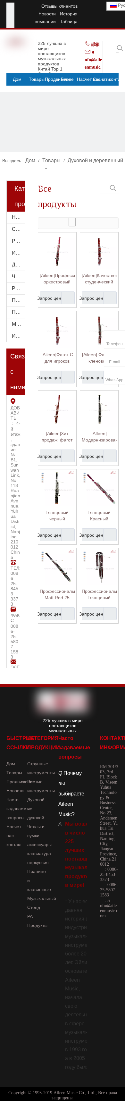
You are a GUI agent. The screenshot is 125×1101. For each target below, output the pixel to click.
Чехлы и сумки (18, 276)
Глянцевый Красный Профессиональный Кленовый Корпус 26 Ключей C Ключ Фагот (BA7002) (99, 516)
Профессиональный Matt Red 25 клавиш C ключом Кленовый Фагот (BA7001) (57, 595)
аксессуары (39, 844)
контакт (14, 844)
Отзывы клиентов (59, 6)
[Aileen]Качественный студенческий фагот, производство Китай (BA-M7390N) (99, 279)
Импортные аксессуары (18, 336)
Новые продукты (18, 217)
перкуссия (38, 862)
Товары (14, 772)
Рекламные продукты (18, 241)
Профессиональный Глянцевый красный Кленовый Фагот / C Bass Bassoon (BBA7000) (99, 595)
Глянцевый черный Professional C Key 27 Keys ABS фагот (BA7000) (57, 516)
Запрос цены (52, 298)
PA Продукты (18, 288)
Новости (47, 13)
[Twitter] (10, 23)
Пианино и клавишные (18, 312)
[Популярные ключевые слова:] (120, 48)
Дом (10, 763)
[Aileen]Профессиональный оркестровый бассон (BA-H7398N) (57, 279)
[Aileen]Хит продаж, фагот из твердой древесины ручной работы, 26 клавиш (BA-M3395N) (57, 437)
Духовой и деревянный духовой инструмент (18, 264)
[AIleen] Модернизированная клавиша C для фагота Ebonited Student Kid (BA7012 (99, 437)
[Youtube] (10, 15)
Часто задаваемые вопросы (19, 808)
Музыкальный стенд (18, 324)
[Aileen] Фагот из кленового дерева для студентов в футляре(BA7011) (99, 358)
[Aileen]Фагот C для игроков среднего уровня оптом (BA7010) (57, 358)
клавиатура (39, 853)
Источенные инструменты (18, 253)
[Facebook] (10, 7)
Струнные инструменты (18, 229)
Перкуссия (18, 300)
